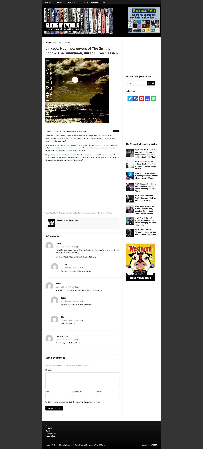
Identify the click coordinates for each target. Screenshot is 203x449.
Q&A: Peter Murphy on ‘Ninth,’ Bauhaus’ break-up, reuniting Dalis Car (145, 198)
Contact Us (58, 2)
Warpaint (110, 213)
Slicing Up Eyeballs (70, 220)
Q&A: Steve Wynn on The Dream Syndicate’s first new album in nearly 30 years (146, 175)
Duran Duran (63, 213)
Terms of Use (83, 2)
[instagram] (147, 98)
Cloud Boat (53, 213)
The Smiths (102, 213)
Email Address (77, 392)
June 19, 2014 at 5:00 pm (64, 339)
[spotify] (153, 98)
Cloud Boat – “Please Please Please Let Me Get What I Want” (66, 136)
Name (47, 392)
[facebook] (135, 98)
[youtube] (141, 98)
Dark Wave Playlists (98, 2)
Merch (47, 431)
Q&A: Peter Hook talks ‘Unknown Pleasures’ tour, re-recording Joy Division (145, 232)
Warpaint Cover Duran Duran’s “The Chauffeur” (61, 155)
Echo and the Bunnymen (77, 213)
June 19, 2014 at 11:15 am (65, 287)
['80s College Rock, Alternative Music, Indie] (78, 21)
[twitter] (130, 98)
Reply (76, 247)
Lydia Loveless (91, 213)
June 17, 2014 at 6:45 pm (64, 247)
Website (99, 392)
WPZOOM (154, 445)
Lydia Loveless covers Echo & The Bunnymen (61, 145)
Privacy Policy (70, 2)
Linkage (48, 42)
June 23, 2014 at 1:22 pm (69, 320)
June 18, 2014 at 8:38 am (69, 268)
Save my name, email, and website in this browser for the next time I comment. (74, 402)
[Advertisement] (142, 53)
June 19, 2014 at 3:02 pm (69, 301)
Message (48, 370)
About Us (48, 2)
